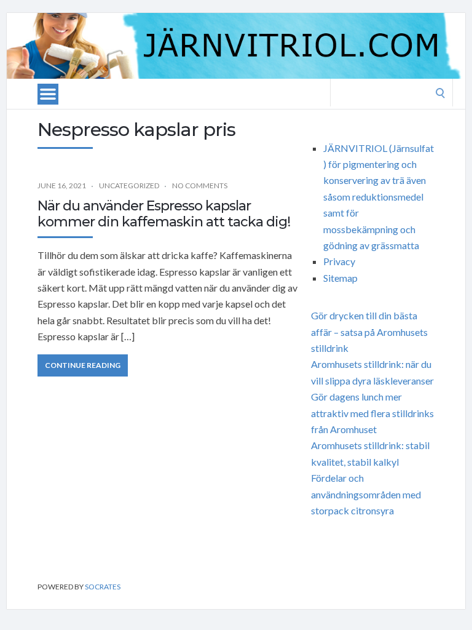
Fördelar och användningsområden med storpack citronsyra (366, 494)
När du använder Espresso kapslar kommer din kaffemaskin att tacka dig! (163, 213)
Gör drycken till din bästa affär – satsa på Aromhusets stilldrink (369, 331)
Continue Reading (82, 365)
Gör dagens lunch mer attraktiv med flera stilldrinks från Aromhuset (372, 413)
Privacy (339, 261)
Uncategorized (129, 185)
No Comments (199, 185)
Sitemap (340, 278)
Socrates (102, 586)
